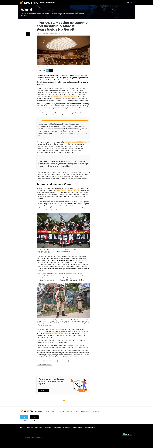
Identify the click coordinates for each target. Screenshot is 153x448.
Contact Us (48, 427)
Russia (62, 411)
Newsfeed (48, 361)
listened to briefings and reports (67, 190)
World (38, 361)
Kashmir (71, 361)
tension (65, 361)
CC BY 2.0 (39, 66)
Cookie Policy (57, 427)
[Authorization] (123, 2)
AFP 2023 (40, 252)
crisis (60, 361)
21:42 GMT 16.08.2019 (43, 33)
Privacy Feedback (77, 427)
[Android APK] (127, 434)
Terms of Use (38, 427)
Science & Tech (85, 411)
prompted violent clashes (54, 333)
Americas (55, 411)
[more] (28, 34)
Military (76, 411)
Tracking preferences (90, 427)
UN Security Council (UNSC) (44, 364)
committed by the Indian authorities (64, 96)
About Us (22, 427)
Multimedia (95, 411)
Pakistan (55, 361)
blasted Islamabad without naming (77, 142)
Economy (69, 411)
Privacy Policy (66, 427)
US (43, 361)
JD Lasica (44, 66)
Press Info (30, 427)
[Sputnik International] (29, 5)
